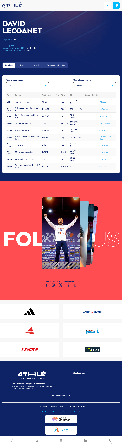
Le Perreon (104, 109)
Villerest (103, 102)
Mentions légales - (67, 412)
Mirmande (103, 145)
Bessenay (103, 116)
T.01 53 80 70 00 (18, 389)
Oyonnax (103, 166)
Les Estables (104, 123)
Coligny (102, 159)
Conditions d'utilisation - (51, 412)
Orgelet (102, 130)
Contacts (77, 412)
